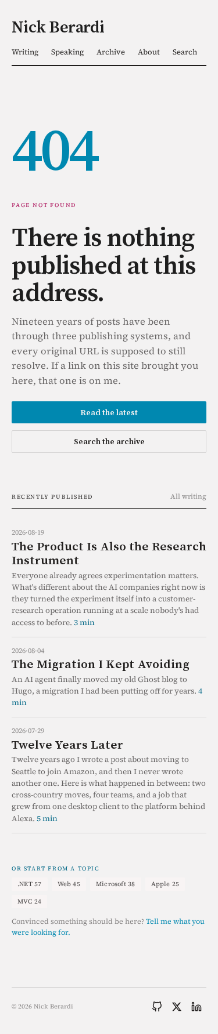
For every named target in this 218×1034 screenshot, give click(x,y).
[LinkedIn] (196, 1007)
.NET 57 (29, 884)
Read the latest (109, 412)
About (149, 52)
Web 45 (69, 884)
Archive (111, 52)
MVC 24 (29, 901)
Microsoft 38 (115, 884)
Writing (25, 52)
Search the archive (109, 441)
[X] (177, 1007)
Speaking (67, 52)
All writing (188, 496)
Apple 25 (165, 884)
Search (185, 52)
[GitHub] (157, 1007)
